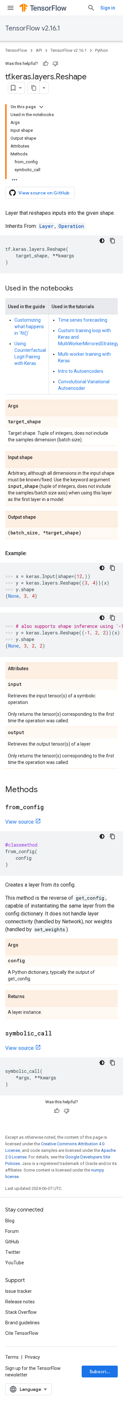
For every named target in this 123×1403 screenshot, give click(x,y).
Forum (12, 1231)
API (39, 50)
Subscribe (101, 1371)
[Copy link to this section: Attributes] (35, 669)
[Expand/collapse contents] (41, 107)
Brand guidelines (22, 1322)
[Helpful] (46, 64)
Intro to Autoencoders (80, 371)
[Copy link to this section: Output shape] (42, 517)
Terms (12, 1357)
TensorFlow (16, 50)
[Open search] (91, 8)
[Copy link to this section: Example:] (33, 553)
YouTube (14, 1262)
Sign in (107, 7)
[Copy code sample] (112, 240)
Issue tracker (18, 1291)
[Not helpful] (55, 64)
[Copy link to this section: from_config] (50, 808)
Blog (9, 1220)
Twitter (12, 1252)
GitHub (12, 1241)
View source (19, 822)
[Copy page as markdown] (34, 87)
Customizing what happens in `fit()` (29, 326)
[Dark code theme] (102, 240)
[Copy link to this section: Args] (24, 406)
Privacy (32, 1357)
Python (101, 50)
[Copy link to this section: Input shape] (39, 458)
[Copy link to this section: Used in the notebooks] (79, 289)
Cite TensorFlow (21, 1333)
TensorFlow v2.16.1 (32, 28)
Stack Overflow (21, 1312)
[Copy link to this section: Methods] (44, 790)
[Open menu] (10, 8)
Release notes (20, 1301)
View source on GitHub (44, 193)
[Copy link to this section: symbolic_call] (58, 1034)
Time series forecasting (82, 320)
